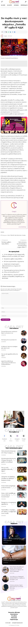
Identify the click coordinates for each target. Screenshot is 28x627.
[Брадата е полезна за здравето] (22, 504)
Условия (14, 616)
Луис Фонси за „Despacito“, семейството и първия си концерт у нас (17, 578)
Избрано (14, 523)
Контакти (14, 614)
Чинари (24, 235)
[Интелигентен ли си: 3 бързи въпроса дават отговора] (22, 460)
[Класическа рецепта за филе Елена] (22, 488)
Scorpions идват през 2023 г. (13, 259)
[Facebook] (4, 437)
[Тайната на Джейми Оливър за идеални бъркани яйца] (22, 478)
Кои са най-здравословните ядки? (6, 469)
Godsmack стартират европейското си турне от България (11, 265)
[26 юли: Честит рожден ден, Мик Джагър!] (14, 535)
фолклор (19, 235)
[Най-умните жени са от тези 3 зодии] (22, 453)
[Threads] (24, 437)
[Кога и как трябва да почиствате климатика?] (22, 495)
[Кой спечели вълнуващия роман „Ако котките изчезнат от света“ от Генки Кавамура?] (5, 570)
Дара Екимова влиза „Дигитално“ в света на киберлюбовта (8, 362)
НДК (15, 235)
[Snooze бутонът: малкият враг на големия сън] (24, 333)
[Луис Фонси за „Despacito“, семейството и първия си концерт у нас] (5, 579)
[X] (11, 437)
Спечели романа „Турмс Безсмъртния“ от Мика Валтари (16, 586)
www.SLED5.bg (22, 227)
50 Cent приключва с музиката (14, 261)
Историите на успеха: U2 (8, 339)
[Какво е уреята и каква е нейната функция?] (14, 555)
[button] (2, 1)
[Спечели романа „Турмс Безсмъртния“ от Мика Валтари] (5, 587)
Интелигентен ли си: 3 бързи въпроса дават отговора (8, 460)
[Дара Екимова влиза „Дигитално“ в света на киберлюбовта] (24, 364)
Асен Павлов (10, 235)
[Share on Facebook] (4, 32)
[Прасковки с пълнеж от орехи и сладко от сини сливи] (22, 512)
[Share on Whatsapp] (8, 32)
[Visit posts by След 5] (2, 36)
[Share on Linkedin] (10, 32)
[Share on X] (6, 32)
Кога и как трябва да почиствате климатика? (8, 495)
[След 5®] (14, 1)
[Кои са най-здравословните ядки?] (24, 356)
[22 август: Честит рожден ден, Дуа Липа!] (24, 348)
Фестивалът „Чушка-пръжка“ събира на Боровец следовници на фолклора (13, 276)
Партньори (14, 619)
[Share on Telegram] (12, 32)
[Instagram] (17, 437)
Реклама (14, 617)
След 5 (5, 35)
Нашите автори (14, 612)
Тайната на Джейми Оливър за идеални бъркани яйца (8, 478)
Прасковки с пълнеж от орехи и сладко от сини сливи (8, 511)
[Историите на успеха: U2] (24, 341)
